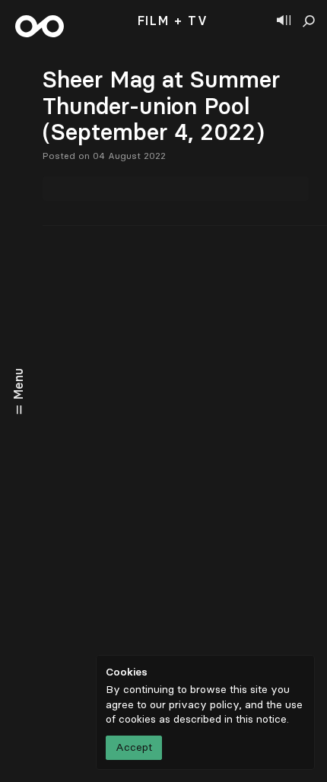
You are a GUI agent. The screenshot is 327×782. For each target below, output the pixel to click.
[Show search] (309, 21)
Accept (134, 747)
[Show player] (283, 21)
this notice (261, 719)
